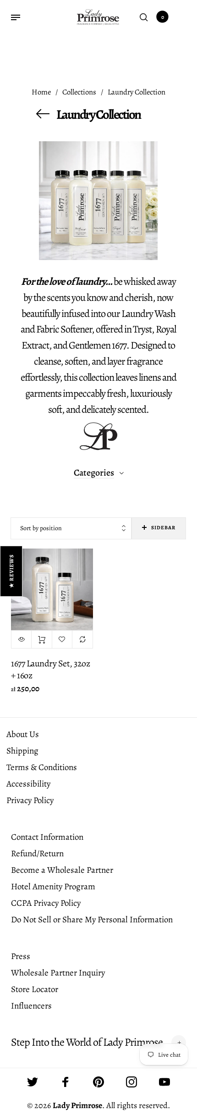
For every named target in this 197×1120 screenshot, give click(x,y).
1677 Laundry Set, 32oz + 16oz (50, 669)
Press (20, 956)
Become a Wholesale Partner (62, 870)
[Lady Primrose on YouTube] (164, 1081)
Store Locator (34, 989)
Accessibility (28, 784)
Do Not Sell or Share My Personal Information (92, 920)
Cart (162, 17)
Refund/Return (37, 853)
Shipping (22, 751)
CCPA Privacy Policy (46, 903)
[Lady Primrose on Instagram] (131, 1081)
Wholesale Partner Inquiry (58, 973)
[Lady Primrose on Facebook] (65, 1081)
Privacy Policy (30, 800)
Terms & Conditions (41, 767)
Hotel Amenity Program (53, 887)
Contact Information (47, 837)
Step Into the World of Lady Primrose (87, 1042)
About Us (22, 734)
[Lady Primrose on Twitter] (32, 1081)
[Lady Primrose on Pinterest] (98, 1081)
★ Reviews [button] (11, 571)
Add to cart (41, 639)
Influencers (31, 1006)
